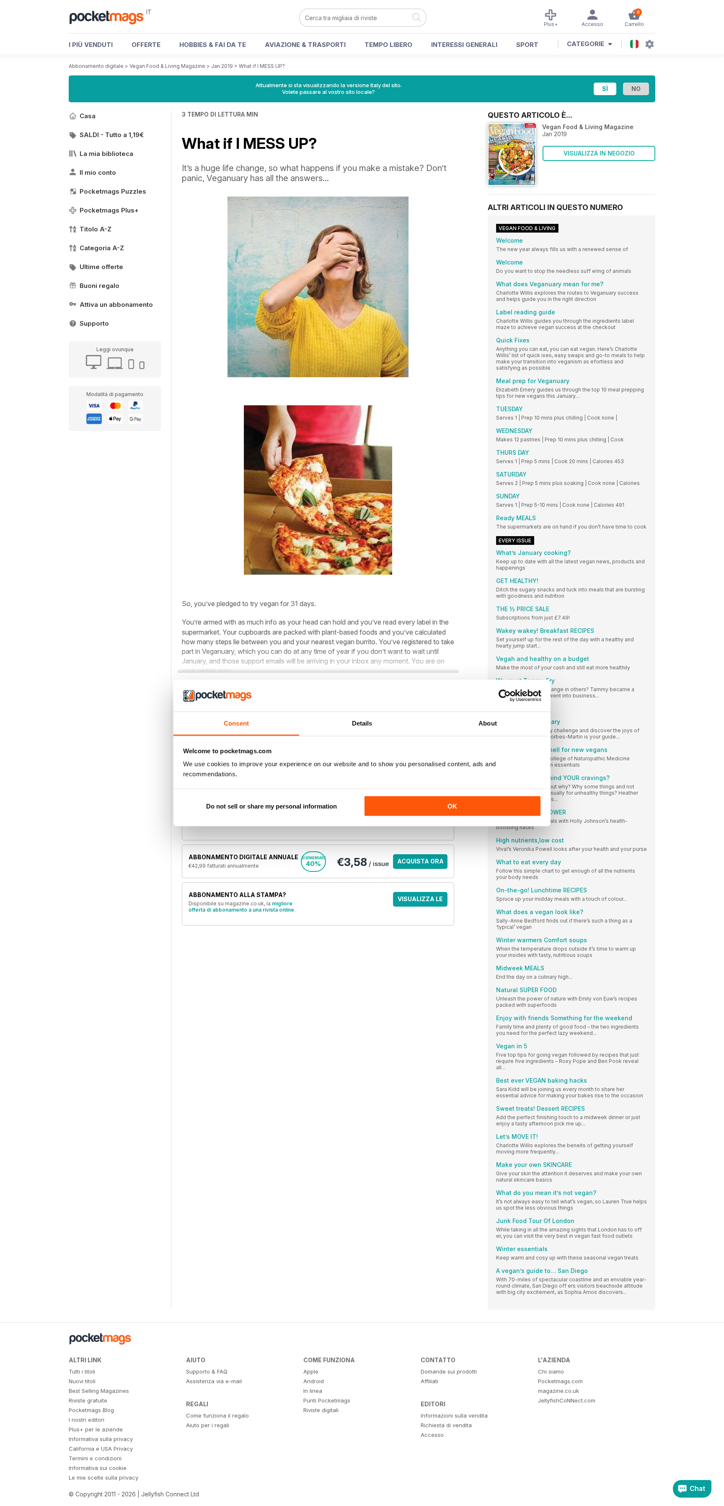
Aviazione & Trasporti (305, 45)
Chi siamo (551, 1371)
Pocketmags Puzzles (113, 191)
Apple (310, 1371)
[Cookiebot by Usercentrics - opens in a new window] (504, 695)
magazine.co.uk (558, 1390)
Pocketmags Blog (91, 1410)
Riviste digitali (321, 1410)
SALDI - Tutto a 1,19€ (112, 135)
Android (313, 1381)
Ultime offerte (101, 267)
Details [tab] (362, 723)
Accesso (432, 1434)
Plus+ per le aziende (96, 1429)
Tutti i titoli (82, 1371)
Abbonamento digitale (96, 66)
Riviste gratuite (88, 1400)
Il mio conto (98, 172)
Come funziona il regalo (217, 1415)
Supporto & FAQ (207, 1371)
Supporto (94, 323)
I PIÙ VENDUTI (91, 45)
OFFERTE (146, 45)
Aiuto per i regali (207, 1425)
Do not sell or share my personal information (271, 805)
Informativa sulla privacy (101, 1439)
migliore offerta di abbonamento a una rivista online (241, 906)
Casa (88, 116)
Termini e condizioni (95, 1458)
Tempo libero (388, 45)
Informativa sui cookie (98, 1468)
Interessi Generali (464, 45)
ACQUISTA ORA (420, 861)
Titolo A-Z (95, 229)
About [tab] (487, 723)
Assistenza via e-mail (214, 1381)
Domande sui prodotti (449, 1371)
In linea (312, 1390)
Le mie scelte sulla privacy (103, 1477)
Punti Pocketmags (326, 1400)
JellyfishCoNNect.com (566, 1400)
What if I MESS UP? (262, 66)
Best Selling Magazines (99, 1390)
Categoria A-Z (102, 248)
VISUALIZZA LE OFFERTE (420, 901)
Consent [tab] (236, 723)
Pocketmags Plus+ (109, 210)
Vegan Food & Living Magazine (167, 66)
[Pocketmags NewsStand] (111, 16)
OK (452, 805)
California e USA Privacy (101, 1448)
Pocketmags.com (560, 1381)
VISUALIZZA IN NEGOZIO (599, 153)
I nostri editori (86, 1419)
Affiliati (429, 1381)
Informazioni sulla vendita (454, 1415)
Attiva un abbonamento (116, 304)
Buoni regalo (99, 286)
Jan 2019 (222, 66)
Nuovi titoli (82, 1381)
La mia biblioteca (106, 154)
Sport (527, 45)
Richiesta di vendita (446, 1425)
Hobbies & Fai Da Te (212, 45)
